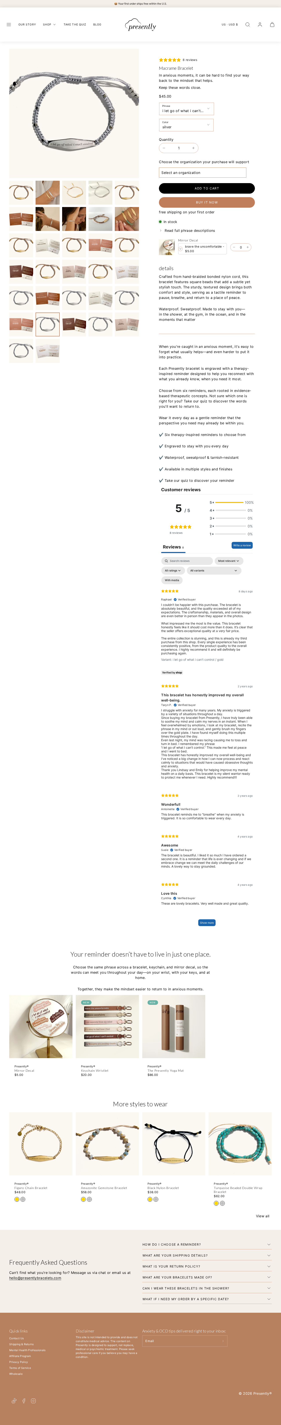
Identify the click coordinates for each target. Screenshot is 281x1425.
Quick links (18, 1331)
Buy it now (207, 202)
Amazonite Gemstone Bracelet (104, 1188)
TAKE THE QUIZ (75, 24)
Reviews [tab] (173, 547)
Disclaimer (85, 1331)
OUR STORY (27, 24)
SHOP (47, 24)
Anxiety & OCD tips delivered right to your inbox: (184, 1331)
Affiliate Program (20, 1356)
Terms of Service (20, 1368)
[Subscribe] (223, 1341)
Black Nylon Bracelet (163, 1188)
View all (263, 1216)
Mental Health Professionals (27, 1350)
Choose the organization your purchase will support (204, 162)
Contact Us (16, 1338)
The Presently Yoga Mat (166, 1070)
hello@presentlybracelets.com (35, 1278)
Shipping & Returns (21, 1344)
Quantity (166, 139)
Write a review (242, 545)
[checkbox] (172, 580)
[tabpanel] (207, 743)
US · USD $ (230, 24)
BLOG (97, 24)
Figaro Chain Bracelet (31, 1188)
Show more (207, 922)
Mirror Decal (188, 240)
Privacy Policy (18, 1362)
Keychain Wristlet (95, 1070)
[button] (9, 24)
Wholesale (16, 1373)
